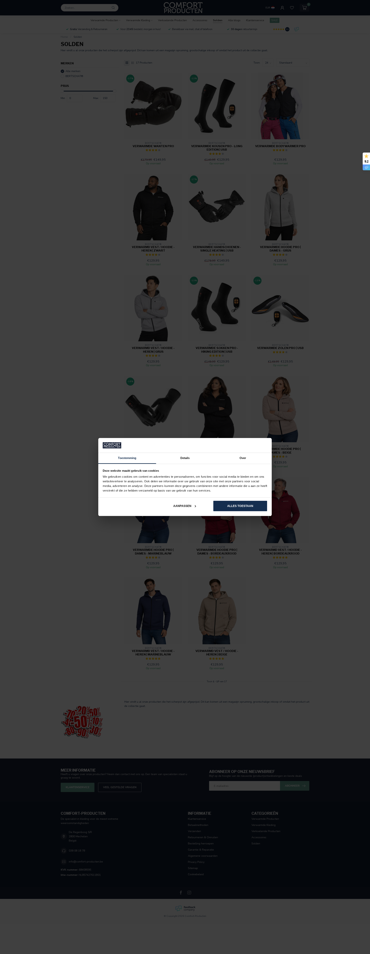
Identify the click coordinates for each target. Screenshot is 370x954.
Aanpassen (182, 506)
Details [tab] (185, 458)
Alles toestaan (240, 506)
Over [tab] (243, 458)
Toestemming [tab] (127, 458)
